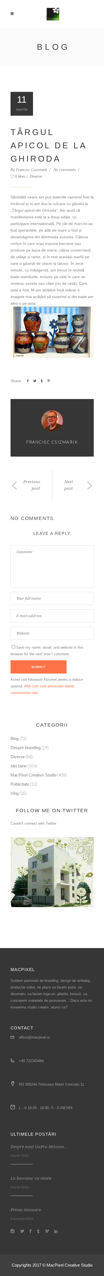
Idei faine (19, 765)
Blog (15, 738)
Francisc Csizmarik (32, 170)
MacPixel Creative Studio (33, 775)
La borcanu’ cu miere (31, 1178)
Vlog (15, 793)
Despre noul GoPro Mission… (39, 1146)
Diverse (36, 176)
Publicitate (20, 784)
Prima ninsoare (26, 1209)
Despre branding (25, 747)
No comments (65, 170)
